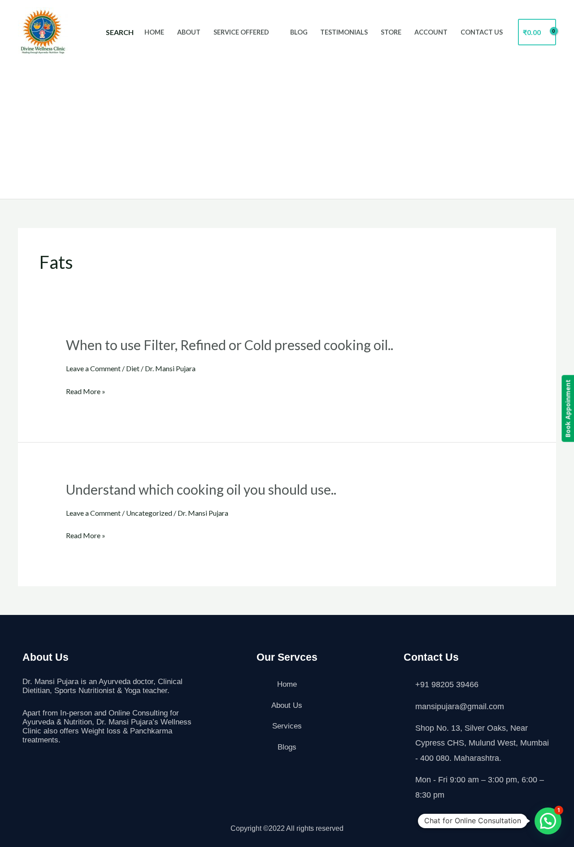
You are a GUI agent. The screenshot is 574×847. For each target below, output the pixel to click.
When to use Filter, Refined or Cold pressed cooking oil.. (229, 345)
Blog (299, 32)
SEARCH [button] (120, 32)
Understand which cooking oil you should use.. (201, 489)
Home (154, 32)
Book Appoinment (567, 409)
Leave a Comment (93, 368)
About (188, 32)
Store (391, 32)
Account (431, 32)
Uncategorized (149, 513)
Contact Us (482, 32)
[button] (548, 821)
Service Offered (241, 32)
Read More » (85, 391)
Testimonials (344, 32)
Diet (132, 368)
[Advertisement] (287, 124)
